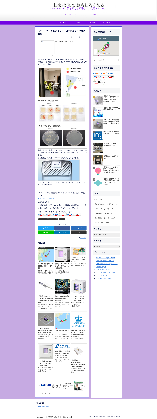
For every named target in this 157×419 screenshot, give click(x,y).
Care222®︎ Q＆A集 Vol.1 (105, 209)
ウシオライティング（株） (106, 272)
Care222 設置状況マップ (105, 261)
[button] (118, 60)
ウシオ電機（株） (102, 275)
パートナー (42, 219)
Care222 (62, 219)
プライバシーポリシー (101, 222)
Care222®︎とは (98, 200)
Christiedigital (101, 267)
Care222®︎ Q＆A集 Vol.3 (105, 218)
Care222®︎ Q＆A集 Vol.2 (105, 213)
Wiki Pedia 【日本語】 (104, 270)
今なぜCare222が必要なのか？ (106, 204)
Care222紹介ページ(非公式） (107, 264)
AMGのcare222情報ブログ (47, 199)
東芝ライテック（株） (104, 278)
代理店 (48, 219)
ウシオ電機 (55, 219)
